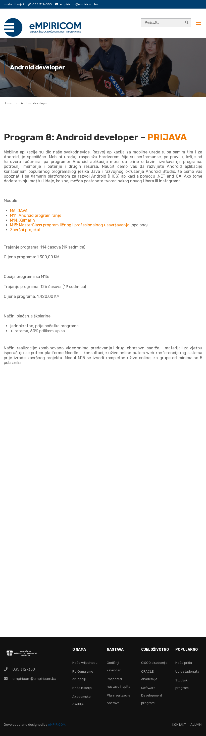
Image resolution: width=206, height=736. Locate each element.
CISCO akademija (154, 663)
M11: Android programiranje (35, 215)
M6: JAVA (19, 210)
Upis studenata (187, 671)
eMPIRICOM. (57, 724)
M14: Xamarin (22, 220)
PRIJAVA (167, 137)
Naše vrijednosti (84, 663)
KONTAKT (179, 724)
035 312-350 (42, 4)
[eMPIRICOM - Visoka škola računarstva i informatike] (43, 27)
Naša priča (183, 663)
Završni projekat (25, 229)
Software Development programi (151, 695)
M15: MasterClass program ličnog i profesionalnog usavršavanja (70, 225)
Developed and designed (23, 724)
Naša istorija (82, 688)
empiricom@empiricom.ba (79, 4)
